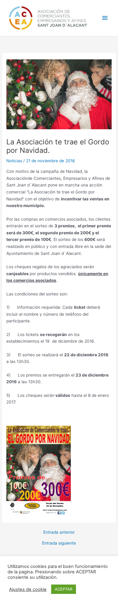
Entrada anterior (59, 532)
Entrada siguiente (59, 543)
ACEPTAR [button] (63, 589)
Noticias (14, 160)
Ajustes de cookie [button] (28, 589)
